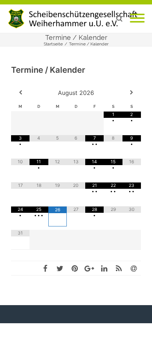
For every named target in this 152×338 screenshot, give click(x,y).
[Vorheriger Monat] (20, 92)
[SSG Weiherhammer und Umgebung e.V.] (76, 18)
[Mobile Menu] (137, 18)
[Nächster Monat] (131, 92)
